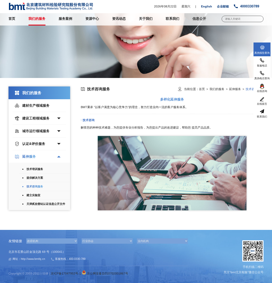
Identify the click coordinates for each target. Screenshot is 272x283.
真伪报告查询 (262, 52)
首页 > (204, 89)
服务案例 (65, 18)
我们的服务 (36, 18)
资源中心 (92, 18)
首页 (11, 18)
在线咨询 (262, 91)
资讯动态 (119, 18)
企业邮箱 (223, 6)
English (206, 6)
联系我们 (172, 18)
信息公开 (199, 18)
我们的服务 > (219, 89)
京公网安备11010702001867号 (107, 273)
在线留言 (262, 103)
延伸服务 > (237, 89)
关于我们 (146, 18)
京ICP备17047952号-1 (66, 273)
